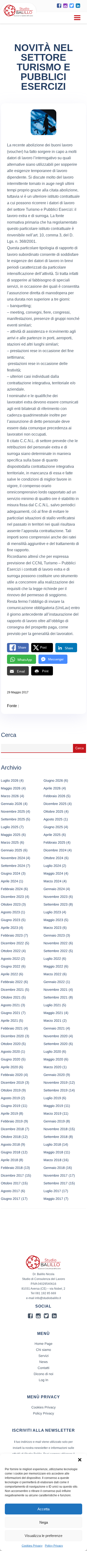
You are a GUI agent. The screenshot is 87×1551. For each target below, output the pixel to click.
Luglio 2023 (52, 912)
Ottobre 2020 (11, 1044)
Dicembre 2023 (12, 897)
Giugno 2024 (10, 873)
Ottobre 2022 (11, 951)
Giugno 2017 (10, 1199)
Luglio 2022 (52, 959)
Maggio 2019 (53, 1106)
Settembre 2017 (56, 1183)
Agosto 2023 (10, 912)
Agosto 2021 (10, 1005)
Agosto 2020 (10, 1051)
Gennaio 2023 (54, 935)
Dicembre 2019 (12, 1082)
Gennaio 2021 (54, 1028)
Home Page (43, 1344)
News (43, 1362)
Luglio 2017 (52, 1191)
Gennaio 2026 (11, 804)
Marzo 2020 (52, 1067)
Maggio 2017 (53, 1199)
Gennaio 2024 (54, 889)
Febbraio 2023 (12, 935)
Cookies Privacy (32, 1545)
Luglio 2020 (52, 1051)
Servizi (43, 1356)
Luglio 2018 (52, 1144)
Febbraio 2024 (12, 889)
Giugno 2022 (10, 966)
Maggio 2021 (53, 1013)
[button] (79, 1459)
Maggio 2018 (53, 1152)
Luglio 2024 (52, 866)
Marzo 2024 (52, 881)
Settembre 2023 (56, 904)
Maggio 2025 (11, 835)
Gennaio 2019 (54, 1121)
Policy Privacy (54, 1545)
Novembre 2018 (56, 1129)
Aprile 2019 (9, 1113)
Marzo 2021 (52, 1020)
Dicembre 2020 (12, 1036)
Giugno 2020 (10, 1059)
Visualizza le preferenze (43, 1536)
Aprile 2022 (9, 974)
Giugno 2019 (10, 1106)
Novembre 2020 (56, 1036)
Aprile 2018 (9, 1160)
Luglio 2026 (9, 780)
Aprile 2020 (9, 1067)
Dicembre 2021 (12, 989)
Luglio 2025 (9, 827)
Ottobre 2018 (11, 1137)
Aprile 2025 (52, 835)
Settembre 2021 (56, 997)
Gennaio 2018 (54, 1168)
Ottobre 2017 (11, 1183)
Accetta (43, 1509)
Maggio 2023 (53, 920)
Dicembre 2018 (12, 1129)
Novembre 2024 (13, 858)
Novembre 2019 (56, 1082)
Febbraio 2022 (12, 982)
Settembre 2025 (13, 819)
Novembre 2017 (56, 1175)
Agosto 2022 (10, 959)
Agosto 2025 (53, 819)
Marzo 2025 (10, 842)
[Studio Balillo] (18, 17)
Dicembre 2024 (55, 850)
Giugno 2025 (53, 827)
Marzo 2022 (52, 974)
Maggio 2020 (53, 1059)
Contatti (43, 1368)
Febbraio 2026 (54, 796)
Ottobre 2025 (53, 811)
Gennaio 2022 (54, 982)
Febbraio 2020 (12, 1075)
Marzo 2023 (52, 928)
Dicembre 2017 (12, 1175)
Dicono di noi (43, 1374)
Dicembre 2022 (12, 943)
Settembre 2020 (56, 1044)
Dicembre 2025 (55, 804)
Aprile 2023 (9, 928)
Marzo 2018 (52, 1160)
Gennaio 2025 (11, 850)
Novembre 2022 (56, 943)
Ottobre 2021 (11, 997)
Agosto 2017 (10, 1191)
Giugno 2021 (10, 1013)
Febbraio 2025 (54, 842)
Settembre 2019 (56, 1090)
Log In (43, 1380)
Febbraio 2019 (12, 1121)
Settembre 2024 (13, 866)
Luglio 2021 (52, 1005)
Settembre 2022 (56, 951)
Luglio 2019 (52, 1098)
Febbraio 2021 (12, 1028)
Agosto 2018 (10, 1144)
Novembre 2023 (56, 897)
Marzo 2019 (52, 1113)
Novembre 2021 (56, 989)
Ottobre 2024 (53, 858)
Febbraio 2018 (12, 1168)
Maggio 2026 (11, 788)
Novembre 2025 (13, 811)
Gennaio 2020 (54, 1075)
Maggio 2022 (53, 966)
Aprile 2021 (9, 1020)
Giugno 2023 (10, 920)
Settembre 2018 (56, 1137)
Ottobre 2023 (11, 904)
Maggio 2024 (53, 873)
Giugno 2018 (10, 1152)
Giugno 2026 (53, 780)
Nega (43, 1522)
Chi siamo (43, 1350)
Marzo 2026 (10, 796)
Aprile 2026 (52, 788)
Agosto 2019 (10, 1098)
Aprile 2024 (9, 881)
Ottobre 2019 (11, 1090)
